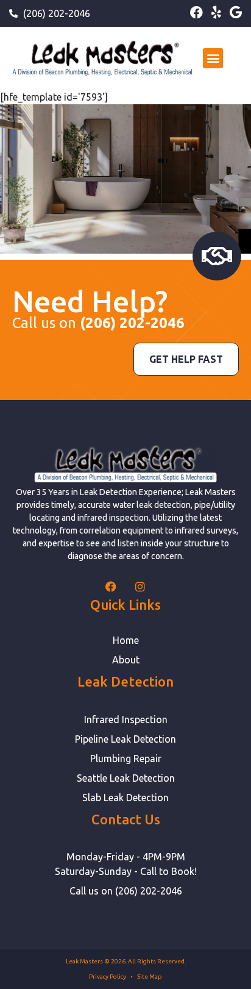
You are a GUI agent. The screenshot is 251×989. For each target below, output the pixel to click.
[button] (213, 58)
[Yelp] (216, 12)
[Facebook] (196, 12)
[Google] (235, 12)
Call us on (98, 323)
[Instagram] (140, 586)
